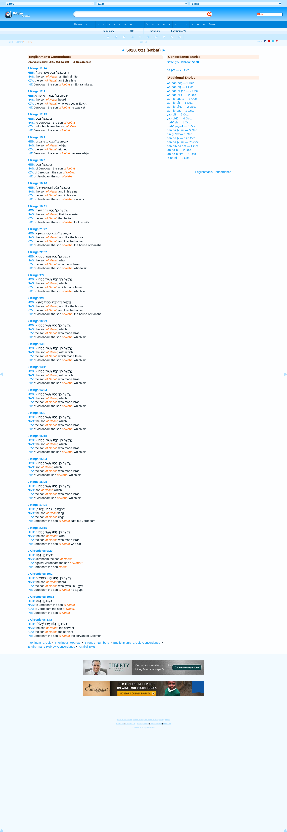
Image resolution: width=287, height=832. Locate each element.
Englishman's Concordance (213, 172)
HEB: (31, 72)
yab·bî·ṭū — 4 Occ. (179, 118)
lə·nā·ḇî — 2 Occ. (178, 158)
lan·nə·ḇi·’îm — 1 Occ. (182, 154)
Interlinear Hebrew (67, 642)
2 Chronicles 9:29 (40, 550)
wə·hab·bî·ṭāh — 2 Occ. (182, 91)
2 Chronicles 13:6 (40, 619)
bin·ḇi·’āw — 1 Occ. (180, 134)
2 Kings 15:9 (36, 413)
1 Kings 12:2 (36, 91)
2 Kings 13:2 (36, 344)
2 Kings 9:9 (36, 298)
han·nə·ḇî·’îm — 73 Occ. (183, 142)
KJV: (31, 80)
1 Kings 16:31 (37, 206)
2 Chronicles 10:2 (40, 573)
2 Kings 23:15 (37, 527)
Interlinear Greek (39, 642)
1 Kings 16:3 (36, 160)
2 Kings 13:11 (37, 367)
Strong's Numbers (97, 642)
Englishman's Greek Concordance (136, 642)
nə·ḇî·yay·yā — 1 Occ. (182, 126)
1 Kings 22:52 (37, 252)
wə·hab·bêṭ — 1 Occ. (181, 83)
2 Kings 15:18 (37, 436)
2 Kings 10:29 (37, 321)
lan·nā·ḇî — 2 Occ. (179, 150)
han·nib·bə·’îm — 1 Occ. (183, 146)
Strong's (19, 42)
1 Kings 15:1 (36, 137)
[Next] (283, 381)
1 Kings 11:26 (37, 68)
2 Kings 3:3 (36, 275)
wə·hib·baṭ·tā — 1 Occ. (182, 98)
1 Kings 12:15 (37, 114)
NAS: (31, 76)
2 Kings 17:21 (37, 504)
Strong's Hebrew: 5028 (183, 62)
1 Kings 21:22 (37, 229)
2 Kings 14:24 (37, 390)
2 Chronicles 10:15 (41, 596)
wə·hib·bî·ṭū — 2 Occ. (181, 106)
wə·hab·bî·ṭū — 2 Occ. (182, 95)
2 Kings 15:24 (37, 459)
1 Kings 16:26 (37, 183)
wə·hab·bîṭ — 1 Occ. (180, 87)
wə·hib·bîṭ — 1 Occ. (180, 102)
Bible (11, 42)
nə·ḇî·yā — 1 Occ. (179, 122)
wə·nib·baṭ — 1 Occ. (180, 110)
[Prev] (4, 381)
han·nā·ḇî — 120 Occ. (181, 138)
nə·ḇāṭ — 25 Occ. (178, 70)
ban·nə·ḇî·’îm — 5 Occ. (182, 130)
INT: (30, 84)
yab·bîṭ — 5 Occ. (178, 114)
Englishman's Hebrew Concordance (51, 646)
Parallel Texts (87, 646)
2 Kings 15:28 (37, 481)
